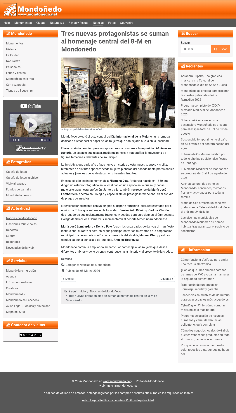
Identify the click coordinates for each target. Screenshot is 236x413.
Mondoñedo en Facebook (22, 300)
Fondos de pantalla (18, 189)
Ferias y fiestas (78, 23)
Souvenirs (126, 23)
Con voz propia (16, 84)
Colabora (12, 288)
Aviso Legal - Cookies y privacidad (28, 306)
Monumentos (23, 23)
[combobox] (196, 49)
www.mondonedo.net (117, 381)
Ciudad (41, 23)
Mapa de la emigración (21, 270)
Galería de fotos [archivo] (22, 177)
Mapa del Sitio (15, 312)
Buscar (185, 42)
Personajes (13, 67)
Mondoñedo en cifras (20, 79)
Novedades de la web (20, 247)
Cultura (10, 236)
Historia (11, 49)
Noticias (98, 23)
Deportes (12, 230)
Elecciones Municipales (21, 224)
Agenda (11, 276)
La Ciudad (12, 55)
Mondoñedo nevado (19, 195)
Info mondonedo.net (19, 282)
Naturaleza (57, 23)
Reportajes (13, 242)
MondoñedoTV (15, 294)
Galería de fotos (16, 171)
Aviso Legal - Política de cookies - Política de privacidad (118, 400)
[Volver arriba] (229, 406)
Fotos (112, 23)
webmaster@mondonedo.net (118, 385)
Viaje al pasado (16, 183)
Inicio (6, 23)
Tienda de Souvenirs (19, 90)
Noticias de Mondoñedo (21, 218)
